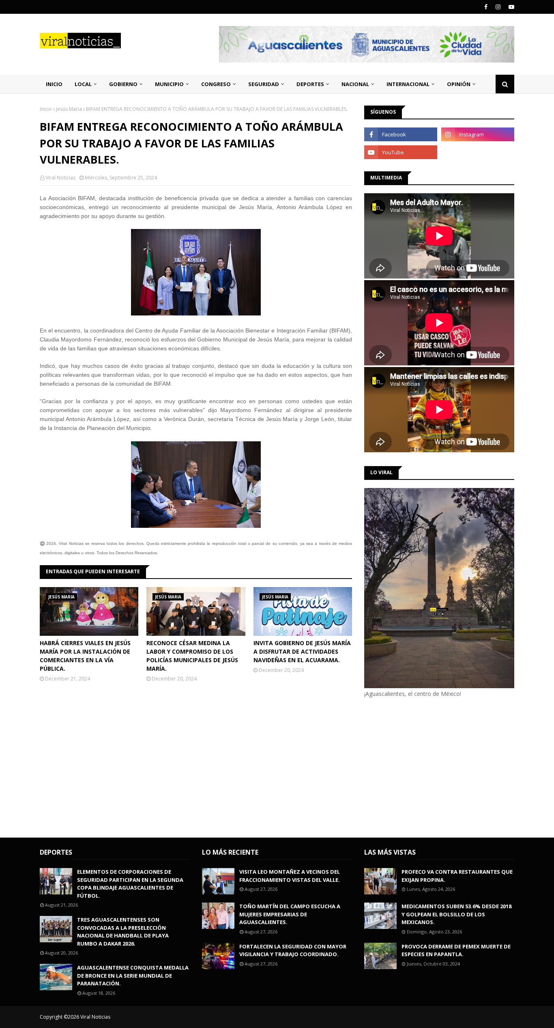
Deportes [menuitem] (310, 84)
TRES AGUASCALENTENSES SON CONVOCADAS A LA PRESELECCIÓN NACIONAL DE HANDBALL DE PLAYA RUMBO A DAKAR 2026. (123, 931)
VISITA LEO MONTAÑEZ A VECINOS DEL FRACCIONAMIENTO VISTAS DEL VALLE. (289, 875)
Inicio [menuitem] (54, 84)
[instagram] (498, 7)
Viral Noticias (60, 177)
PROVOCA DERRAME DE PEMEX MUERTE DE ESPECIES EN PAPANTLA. (456, 950)
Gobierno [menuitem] (123, 84)
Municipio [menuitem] (169, 84)
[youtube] (510, 7)
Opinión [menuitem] (458, 84)
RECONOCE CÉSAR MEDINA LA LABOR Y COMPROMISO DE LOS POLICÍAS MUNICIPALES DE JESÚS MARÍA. (192, 655)
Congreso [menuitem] (216, 84)
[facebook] (486, 7)
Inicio (46, 109)
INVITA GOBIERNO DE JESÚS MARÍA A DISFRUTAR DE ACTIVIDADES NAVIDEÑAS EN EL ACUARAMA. (302, 651)
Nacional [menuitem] (355, 84)
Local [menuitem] (83, 84)
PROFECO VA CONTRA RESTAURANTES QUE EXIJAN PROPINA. (457, 875)
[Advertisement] (432, 766)
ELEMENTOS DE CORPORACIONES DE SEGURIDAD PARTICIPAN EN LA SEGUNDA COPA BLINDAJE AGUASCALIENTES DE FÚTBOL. (130, 883)
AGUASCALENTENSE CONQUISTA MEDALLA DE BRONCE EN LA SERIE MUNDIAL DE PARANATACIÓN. (133, 975)
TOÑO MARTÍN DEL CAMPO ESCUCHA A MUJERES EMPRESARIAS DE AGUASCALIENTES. (289, 914)
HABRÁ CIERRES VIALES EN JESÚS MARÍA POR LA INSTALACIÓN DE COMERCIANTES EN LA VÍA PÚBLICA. (85, 655)
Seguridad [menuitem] (263, 84)
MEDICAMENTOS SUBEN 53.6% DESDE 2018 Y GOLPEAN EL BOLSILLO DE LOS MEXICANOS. (456, 914)
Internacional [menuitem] (408, 84)
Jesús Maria (69, 109)
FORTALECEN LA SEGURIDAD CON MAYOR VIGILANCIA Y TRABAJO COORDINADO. (292, 950)
